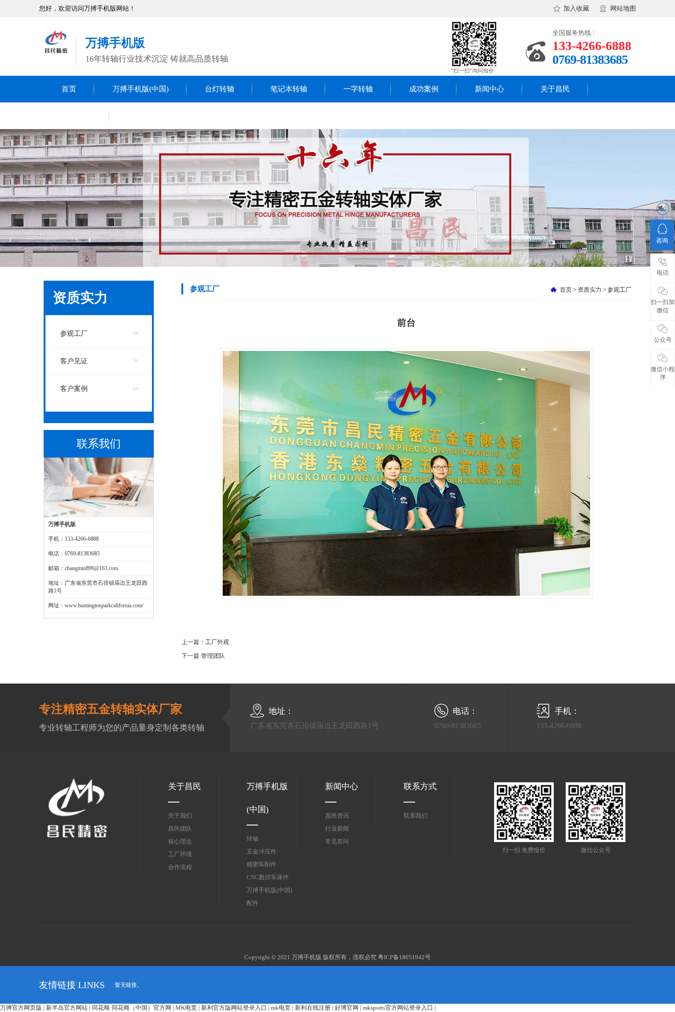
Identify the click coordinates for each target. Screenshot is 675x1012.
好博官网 (347, 1007)
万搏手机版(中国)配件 (269, 896)
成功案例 (424, 89)
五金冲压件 (261, 851)
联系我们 (416, 815)
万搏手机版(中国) (140, 89)
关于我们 (180, 815)
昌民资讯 (337, 815)
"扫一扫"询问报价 (472, 70)
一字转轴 (358, 89)
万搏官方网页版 (21, 1007)
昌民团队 (180, 828)
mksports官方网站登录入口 (398, 1007)
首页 (69, 89)
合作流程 (180, 867)
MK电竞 (186, 1007)
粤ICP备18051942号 (404, 957)
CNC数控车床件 (268, 877)
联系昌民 (76, 115)
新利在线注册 (313, 1007)
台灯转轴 (219, 89)
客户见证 (74, 361)
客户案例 (74, 388)
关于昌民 (555, 89)
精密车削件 (261, 864)
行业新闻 (337, 828)
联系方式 (420, 786)
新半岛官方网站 (67, 1007)
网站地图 (623, 8)
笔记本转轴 (288, 89)
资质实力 (590, 289)
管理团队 (213, 655)
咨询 (662, 240)
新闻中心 (489, 89)
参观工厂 (74, 333)
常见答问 (337, 841)
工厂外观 (217, 642)
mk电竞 (281, 1007)
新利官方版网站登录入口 (234, 1007)
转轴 (253, 838)
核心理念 (180, 841)
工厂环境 (180, 854)
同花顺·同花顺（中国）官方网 (131, 1007)
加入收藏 (576, 8)
